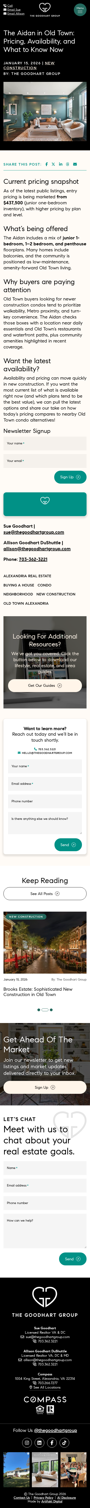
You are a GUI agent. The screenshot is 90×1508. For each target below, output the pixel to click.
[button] (80, 9)
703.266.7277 (47, 1383)
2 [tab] (43, 1009)
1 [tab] (38, 1009)
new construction (55, 594)
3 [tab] (49, 1009)
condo (44, 585)
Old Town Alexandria (26, 603)
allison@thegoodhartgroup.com (37, 548)
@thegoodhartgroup (55, 1430)
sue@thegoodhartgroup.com (33, 532)
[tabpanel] (45, 954)
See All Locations (46, 1387)
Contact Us (22, 1497)
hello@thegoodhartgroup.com (47, 753)
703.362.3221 (47, 749)
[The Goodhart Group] (45, 9)
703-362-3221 (33, 559)
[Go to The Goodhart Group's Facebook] (52, 1443)
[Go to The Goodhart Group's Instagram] (27, 1443)
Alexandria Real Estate (27, 576)
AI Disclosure (66, 1497)
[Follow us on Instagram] (16, 1469)
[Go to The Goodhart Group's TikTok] (64, 1443)
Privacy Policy (43, 1497)
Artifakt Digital (51, 1501)
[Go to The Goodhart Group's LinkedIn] (39, 1443)
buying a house (18, 585)
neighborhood (18, 594)
